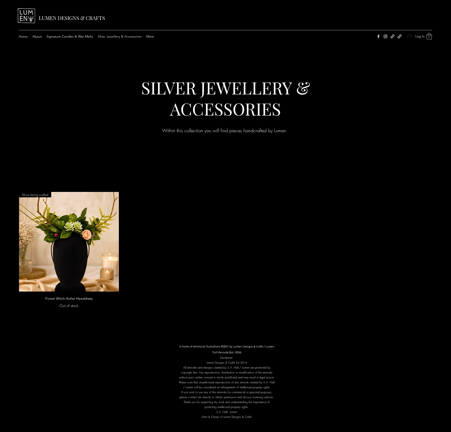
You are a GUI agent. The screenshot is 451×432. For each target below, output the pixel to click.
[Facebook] (378, 36)
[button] (429, 36)
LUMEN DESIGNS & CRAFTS (72, 17)
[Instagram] (385, 36)
